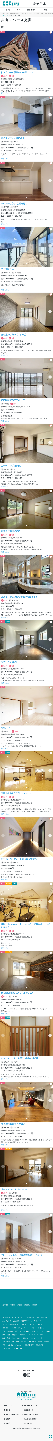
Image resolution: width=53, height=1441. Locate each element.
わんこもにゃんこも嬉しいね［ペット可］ (19, 1058)
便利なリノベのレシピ (11, 1414)
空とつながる (7, 269)
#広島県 (27, 1305)
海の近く (41, 1324)
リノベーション (7, 1317)
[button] (50, 49)
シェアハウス (6, 1348)
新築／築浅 (32, 1341)
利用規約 (7, 1423)
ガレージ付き (30, 1317)
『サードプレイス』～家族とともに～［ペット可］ (22, 1254)
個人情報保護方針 (30, 1419)
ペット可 (44, 1317)
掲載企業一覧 (28, 1410)
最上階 (46, 1341)
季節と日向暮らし (9, 662)
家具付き (26, 1338)
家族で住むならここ (10, 531)
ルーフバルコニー (36, 1321)
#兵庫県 (19, 1305)
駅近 (16, 1331)
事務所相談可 (29, 1345)
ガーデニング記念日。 (11, 465)
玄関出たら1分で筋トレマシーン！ (17, 793)
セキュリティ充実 (36, 1338)
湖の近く (25, 1324)
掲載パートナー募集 (31, 1414)
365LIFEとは (9, 1405)
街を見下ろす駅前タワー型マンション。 (19, 72)
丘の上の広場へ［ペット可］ (13, 334)
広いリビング (6, 1321)
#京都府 (12, 1305)
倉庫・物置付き (21, 1341)
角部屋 (40, 1341)
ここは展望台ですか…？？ (13, 400)
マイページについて (30, 1405)
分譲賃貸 (10, 1345)
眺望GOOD (25, 1321)
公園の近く (6, 1328)
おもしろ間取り (12, 1334)
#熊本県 (34, 1305)
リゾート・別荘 (29, 1328)
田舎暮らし (40, 1328)
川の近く (33, 1324)
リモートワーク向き (43, 1331)
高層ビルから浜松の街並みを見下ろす (19, 596)
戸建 (37, 1317)
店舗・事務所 (31, 10)
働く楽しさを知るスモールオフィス (17, 992)
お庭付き (16, 1321)
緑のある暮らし (17, 1328)
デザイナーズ (19, 1317)
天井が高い (23, 1334)
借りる (8, 10)
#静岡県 (5, 1305)
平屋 (3, 1345)
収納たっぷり (16, 1338)
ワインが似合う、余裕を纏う (14, 203)
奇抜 (33, 1331)
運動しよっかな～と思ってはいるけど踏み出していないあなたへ (26, 926)
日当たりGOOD (7, 1331)
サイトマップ (28, 1423)
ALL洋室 (40, 1334)
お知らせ (7, 1410)
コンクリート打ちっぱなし (11, 1324)
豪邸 (3, 1334)
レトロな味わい (25, 1331)
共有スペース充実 (8, 1341)
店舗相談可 (39, 1345)
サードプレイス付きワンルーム (15, 1189)
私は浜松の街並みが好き (13, 1123)
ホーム (3, 15)
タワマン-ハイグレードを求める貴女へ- (19, 858)
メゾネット (19, 1345)
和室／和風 (6, 1338)
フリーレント (17, 1348)
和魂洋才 (5, 727)
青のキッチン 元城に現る (12, 137)
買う (18, 10)
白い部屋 (32, 1334)
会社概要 (7, 1419)
